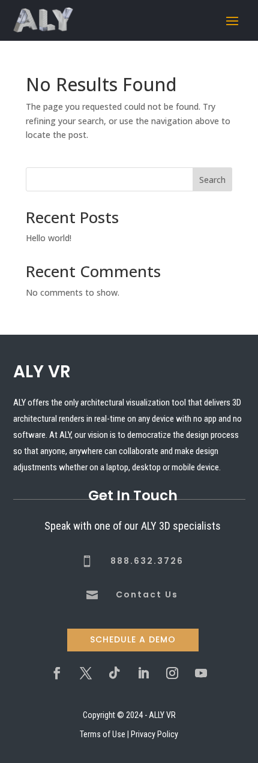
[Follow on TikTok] (115, 673)
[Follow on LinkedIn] (143, 673)
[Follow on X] (86, 673)
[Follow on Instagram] (172, 673)
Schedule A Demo (133, 639)
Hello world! (48, 238)
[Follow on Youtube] (201, 673)
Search (212, 179)
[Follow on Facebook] (57, 673)
